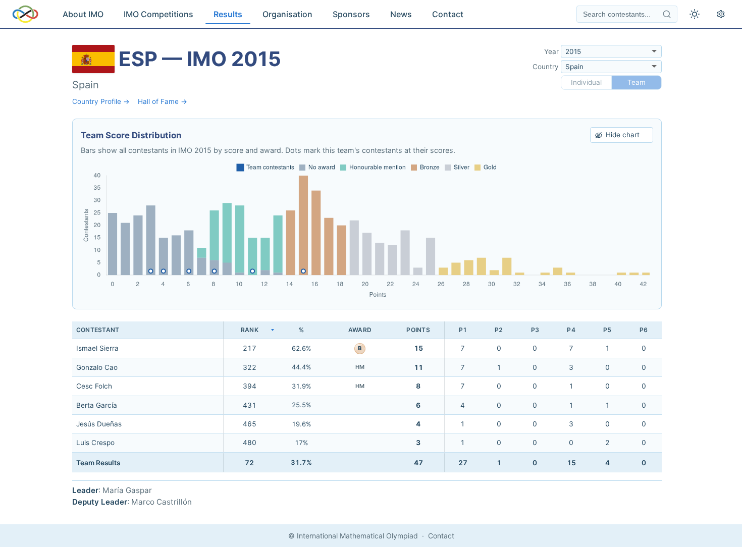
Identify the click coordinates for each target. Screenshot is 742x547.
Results (228, 14)
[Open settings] (721, 14)
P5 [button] (607, 330)
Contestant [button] (97, 330)
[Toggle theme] (694, 14)
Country (546, 67)
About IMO (83, 14)
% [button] (301, 330)
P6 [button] (644, 330)
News (401, 14)
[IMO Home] (25, 14)
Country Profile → (101, 101)
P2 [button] (499, 330)
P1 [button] (463, 330)
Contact (447, 14)
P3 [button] (535, 330)
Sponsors (351, 14)
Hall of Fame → (162, 101)
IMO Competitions (158, 14)
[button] (249, 330)
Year (551, 51)
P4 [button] (571, 330)
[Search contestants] (666, 14)
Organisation (287, 14)
